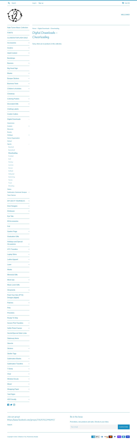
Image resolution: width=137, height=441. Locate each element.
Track (10, 183)
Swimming (11, 177)
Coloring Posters (18, 99)
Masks (9, 269)
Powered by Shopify (32, 436)
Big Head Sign (12, 68)
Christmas (11, 94)
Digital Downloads (18, 119)
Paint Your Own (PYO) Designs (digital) (15, 296)
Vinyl (18, 374)
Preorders (10, 313)
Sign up (41, 3)
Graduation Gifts (13, 236)
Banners (18, 63)
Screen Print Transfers (18, 323)
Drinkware (18, 211)
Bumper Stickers (18, 78)
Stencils (10, 343)
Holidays (18, 135)
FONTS (10, 33)
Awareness (10, 123)
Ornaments (18, 290)
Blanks (18, 73)
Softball (10, 171)
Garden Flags (18, 231)
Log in (34, 3)
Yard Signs (11, 394)
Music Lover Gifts (13, 285)
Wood (18, 384)
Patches (18, 303)
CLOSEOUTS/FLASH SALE (17, 38)
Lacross (10, 165)
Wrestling (11, 186)
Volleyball (11, 174)
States (9, 189)
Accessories (18, 43)
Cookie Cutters (12, 114)
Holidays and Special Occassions (18, 243)
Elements (10, 129)
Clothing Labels (13, 109)
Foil (8, 226)
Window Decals (18, 379)
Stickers (18, 348)
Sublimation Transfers (18, 364)
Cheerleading (12, 153)
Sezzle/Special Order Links (17, 333)
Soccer (10, 168)
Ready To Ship (12, 318)
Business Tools (18, 83)
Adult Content (18, 53)
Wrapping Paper (18, 389)
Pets (9, 308)
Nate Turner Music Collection (17, 27)
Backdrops (11, 58)
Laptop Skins (18, 254)
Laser (18, 264)
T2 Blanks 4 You (22, 436)
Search (9, 425)
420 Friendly (18, 399)
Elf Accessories (12, 221)
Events (9, 132)
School (9, 141)
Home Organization (13, 138)
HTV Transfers (18, 249)
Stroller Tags (11, 353)
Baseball (11, 147)
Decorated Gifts (18, 104)
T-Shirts (18, 369)
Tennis (10, 180)
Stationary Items (13, 338)
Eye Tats (10, 216)
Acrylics (18, 48)
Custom (18, 126)
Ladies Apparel (18, 259)
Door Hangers (18, 206)
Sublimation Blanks (18, 358)
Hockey (10, 162)
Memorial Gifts (12, 275)
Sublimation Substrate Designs (18, 192)
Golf (9, 159)
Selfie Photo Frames (18, 328)
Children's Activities (18, 88)
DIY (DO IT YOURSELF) (18, 201)
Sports (18, 144)
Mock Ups (18, 280)
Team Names (11, 195)
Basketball (11, 150)
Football (10, 156)
